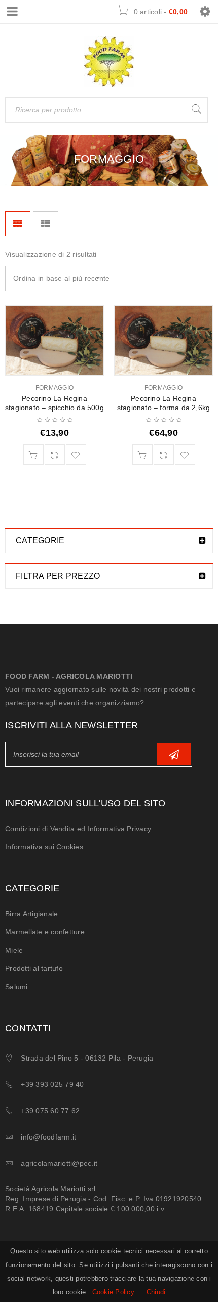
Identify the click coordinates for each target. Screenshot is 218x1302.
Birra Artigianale (31, 914)
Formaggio (54, 387)
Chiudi (156, 1292)
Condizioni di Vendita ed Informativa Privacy (78, 829)
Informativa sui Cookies (44, 847)
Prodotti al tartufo (34, 968)
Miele (14, 950)
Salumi (16, 987)
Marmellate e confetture (45, 932)
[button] (33, 454)
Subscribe (174, 754)
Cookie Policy (113, 1292)
